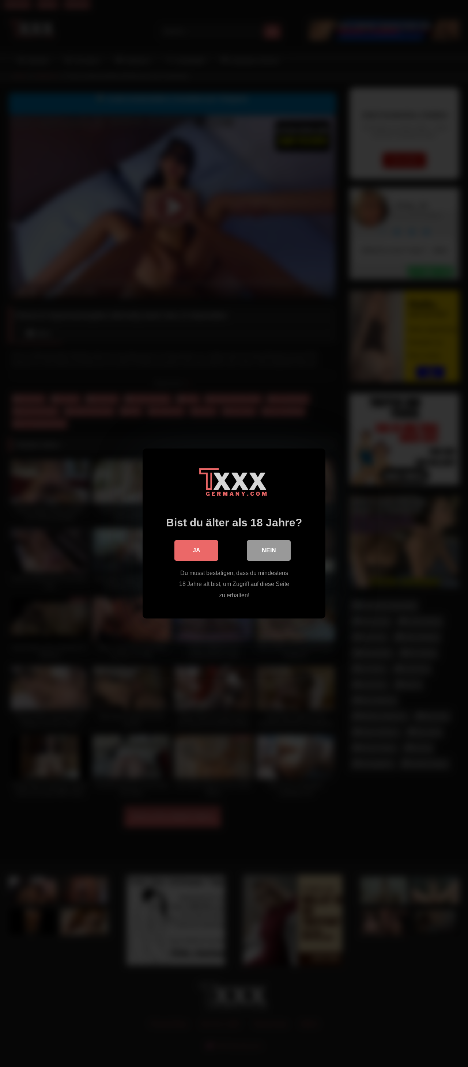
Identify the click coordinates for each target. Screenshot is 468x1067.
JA (196, 550)
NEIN (269, 550)
